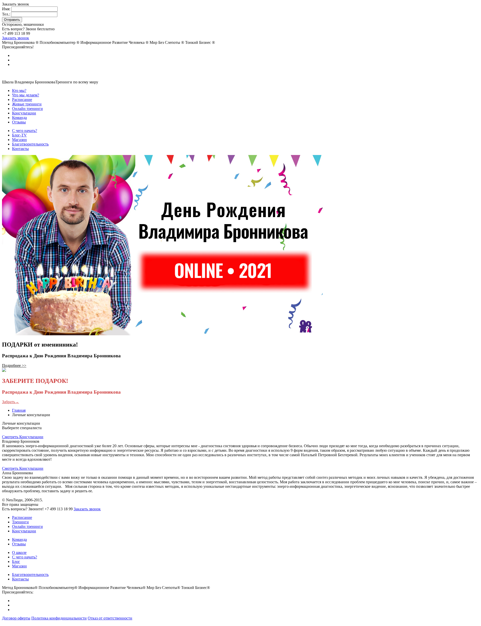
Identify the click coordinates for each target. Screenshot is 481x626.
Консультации (24, 531)
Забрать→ (10, 402)
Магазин (19, 566)
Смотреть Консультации (22, 437)
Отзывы (19, 544)
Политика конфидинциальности (59, 618)
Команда (19, 539)
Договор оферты (16, 618)
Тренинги (20, 522)
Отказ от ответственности (110, 618)
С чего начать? (24, 557)
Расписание (22, 517)
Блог (16, 561)
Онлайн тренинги (27, 526)
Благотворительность (30, 574)
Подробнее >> (14, 365)
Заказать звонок (15, 38)
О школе (19, 552)
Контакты (20, 579)
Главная (19, 410)
